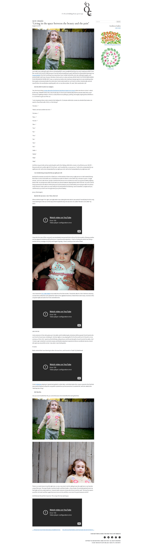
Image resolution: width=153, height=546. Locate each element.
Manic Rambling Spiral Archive (113, 45)
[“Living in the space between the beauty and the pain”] (63, 69)
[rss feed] (119, 538)
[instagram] (104, 538)
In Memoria (111, 69)
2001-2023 (118, 28)
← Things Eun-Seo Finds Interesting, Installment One (46, 530)
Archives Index (115, 26)
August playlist (36, 75)
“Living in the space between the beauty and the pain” (60, 23)
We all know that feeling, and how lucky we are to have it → (78, 530)
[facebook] (111, 538)
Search (118, 21)
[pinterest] (115, 538)
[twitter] (107, 538)
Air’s (45, 293)
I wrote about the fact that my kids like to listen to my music (59, 90)
